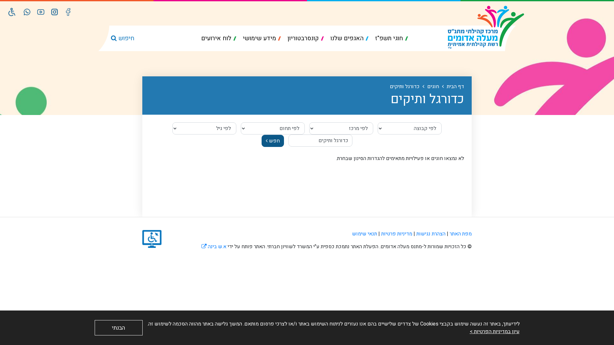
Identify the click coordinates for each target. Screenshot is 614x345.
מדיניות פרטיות (396, 234)
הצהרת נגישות (430, 234)
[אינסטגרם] (54, 12)
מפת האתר (461, 234)
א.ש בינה (213, 246)
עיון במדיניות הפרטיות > (495, 331)
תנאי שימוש (364, 234)
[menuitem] (391, 38)
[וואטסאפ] (27, 12)
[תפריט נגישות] (12, 12)
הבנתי (118, 328)
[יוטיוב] (40, 12)
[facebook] (68, 12)
